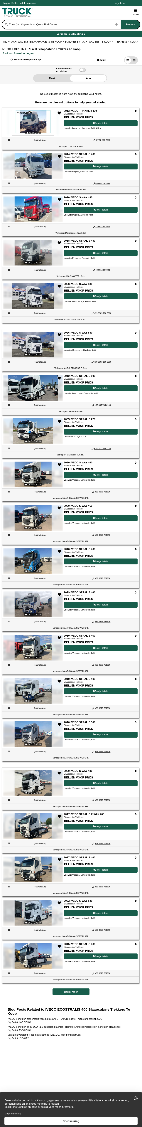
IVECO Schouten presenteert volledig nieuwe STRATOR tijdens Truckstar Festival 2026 (55, 1018)
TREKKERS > (122, 41)
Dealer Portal (18, 3)
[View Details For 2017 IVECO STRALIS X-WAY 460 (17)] (33, 826)
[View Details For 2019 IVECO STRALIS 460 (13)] (33, 648)
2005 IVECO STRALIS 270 (79, 419)
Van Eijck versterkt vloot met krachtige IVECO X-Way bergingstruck (44, 1034)
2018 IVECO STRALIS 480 (79, 240)
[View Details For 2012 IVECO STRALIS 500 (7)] (33, 388)
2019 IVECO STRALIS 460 (79, 592)
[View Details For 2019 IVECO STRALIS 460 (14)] (33, 691)
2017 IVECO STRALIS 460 (79, 857)
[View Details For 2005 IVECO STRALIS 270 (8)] (33, 431)
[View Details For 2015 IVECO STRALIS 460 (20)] (33, 956)
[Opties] (136, 111)
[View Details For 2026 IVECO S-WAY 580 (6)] (33, 345)
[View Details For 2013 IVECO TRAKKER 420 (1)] (33, 123)
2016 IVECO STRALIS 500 (79, 722)
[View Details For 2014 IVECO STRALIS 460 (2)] (33, 166)
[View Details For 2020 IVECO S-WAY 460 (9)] (33, 474)
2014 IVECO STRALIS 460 (79, 154)
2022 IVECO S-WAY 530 (78, 900)
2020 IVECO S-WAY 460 (78, 462)
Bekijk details (101, 123)
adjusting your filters (89, 93)
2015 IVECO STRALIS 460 (79, 944)
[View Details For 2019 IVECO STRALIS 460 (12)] (33, 604)
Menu (136, 14)
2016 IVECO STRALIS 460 (79, 549)
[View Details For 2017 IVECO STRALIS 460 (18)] (33, 869)
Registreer (31, 3)
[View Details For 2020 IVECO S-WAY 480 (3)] (33, 209)
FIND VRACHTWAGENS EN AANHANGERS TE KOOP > (33, 41)
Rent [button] (52, 78)
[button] (101, 60)
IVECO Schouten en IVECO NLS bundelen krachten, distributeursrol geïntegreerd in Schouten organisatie (64, 1026)
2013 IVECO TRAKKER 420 (80, 110)
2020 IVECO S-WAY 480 (78, 197)
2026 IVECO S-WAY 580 (78, 283)
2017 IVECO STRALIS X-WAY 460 (84, 814)
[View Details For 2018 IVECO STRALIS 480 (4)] (33, 253)
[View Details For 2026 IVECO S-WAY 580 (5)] (33, 296)
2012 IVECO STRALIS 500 (79, 375)
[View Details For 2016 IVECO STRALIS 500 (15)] (33, 734)
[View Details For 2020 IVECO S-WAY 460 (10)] (33, 518)
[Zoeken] (6, 24)
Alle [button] (88, 78)
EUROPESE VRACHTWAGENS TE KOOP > (89, 41)
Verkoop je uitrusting (70, 34)
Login (6, 3)
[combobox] (74, 24)
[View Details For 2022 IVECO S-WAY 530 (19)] (33, 913)
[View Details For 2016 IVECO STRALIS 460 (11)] (33, 561)
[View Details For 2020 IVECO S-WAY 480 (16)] (33, 783)
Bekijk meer (71, 991)
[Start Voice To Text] (116, 24)
